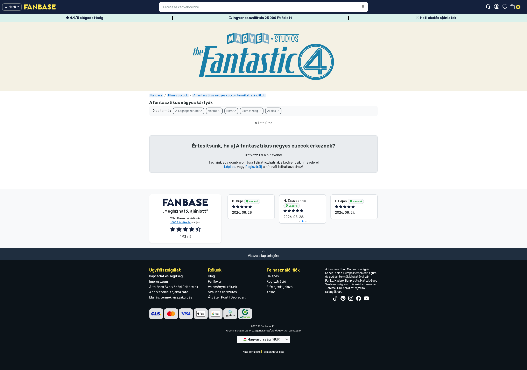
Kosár (271, 292)
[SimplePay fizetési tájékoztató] (230, 314)
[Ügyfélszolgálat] (488, 7)
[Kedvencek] (504, 7)
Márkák (213, 111)
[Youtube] (366, 298)
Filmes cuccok (178, 95)
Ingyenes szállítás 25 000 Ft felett (262, 18)
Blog (211, 276)
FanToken (215, 281)
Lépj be (229, 167)
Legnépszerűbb (188, 111)
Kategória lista (252, 351)
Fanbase (156, 95)
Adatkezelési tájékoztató (168, 292)
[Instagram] (350, 298)
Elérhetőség (250, 111)
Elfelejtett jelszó (280, 287)
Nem (229, 111)
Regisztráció (276, 281)
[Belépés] (496, 7)
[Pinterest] (342, 298)
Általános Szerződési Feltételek (173, 287)
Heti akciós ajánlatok (437, 18)
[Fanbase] (40, 7)
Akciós (271, 111)
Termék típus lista (273, 351)
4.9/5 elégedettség (86, 18)
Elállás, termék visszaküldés (170, 297)
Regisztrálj (253, 167)
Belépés (273, 276)
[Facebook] (358, 298)
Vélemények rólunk (222, 287)
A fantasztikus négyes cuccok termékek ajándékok (229, 95)
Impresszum (158, 281)
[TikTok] (335, 298)
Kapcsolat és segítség (166, 276)
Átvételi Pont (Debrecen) (227, 297)
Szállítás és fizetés (222, 292)
